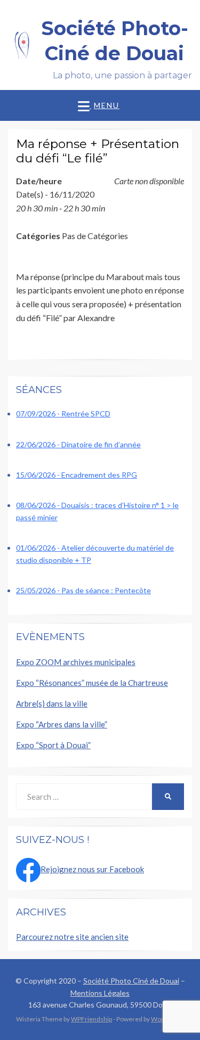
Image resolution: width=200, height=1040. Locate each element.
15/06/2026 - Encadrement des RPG (76, 474)
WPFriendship (91, 1019)
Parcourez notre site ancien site (72, 936)
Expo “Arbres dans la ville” (61, 724)
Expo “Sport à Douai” (53, 745)
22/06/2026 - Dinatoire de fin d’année (78, 444)
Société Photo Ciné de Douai (131, 980)
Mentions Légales (100, 992)
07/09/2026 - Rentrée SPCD (63, 413)
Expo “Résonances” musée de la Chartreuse (92, 682)
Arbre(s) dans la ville (51, 703)
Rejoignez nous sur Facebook (92, 869)
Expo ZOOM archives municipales (75, 662)
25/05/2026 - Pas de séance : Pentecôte (83, 590)
